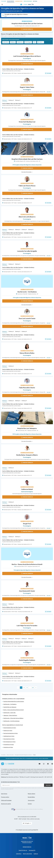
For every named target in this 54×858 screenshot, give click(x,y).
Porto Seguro (28, 42)
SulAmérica (5, 42)
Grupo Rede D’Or (34, 830)
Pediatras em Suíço (7, 730)
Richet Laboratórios (27, 853)
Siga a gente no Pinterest (52, 764)
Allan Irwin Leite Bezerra (27, 217)
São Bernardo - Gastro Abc (9, 712)
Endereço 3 (17, 100)
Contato (30, 803)
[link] (36, 687)
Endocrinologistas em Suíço (9, 727)
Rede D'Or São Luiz (23, 850)
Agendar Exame (18, 1)
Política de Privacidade (6, 800)
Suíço (34, 754)
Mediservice (20, 42)
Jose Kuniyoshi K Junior (27, 591)
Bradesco (13, 42)
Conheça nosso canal (39, 764)
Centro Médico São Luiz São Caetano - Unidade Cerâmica (18, 69)
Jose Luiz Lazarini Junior (27, 318)
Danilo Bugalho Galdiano (27, 660)
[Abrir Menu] (2, 4)
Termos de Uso (31, 800)
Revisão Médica (31, 797)
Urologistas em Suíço (8, 747)
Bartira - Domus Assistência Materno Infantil (13, 709)
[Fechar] (51, 39)
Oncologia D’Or (32, 850)
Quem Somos (4, 793)
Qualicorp (36, 853)
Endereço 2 (11, 100)
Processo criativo (5, 797)
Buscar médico (10, 1)
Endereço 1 (4, 100)
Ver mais (40, 42)
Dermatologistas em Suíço (9, 741)
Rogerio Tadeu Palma (27, 87)
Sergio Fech (27, 523)
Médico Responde (28, 1)
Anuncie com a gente (6, 803)
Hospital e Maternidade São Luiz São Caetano (27, 23)
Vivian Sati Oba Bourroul (27, 122)
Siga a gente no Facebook (48, 764)
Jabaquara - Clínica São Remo (10, 715)
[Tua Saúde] (7, 763)
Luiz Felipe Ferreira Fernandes (27, 625)
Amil (35, 42)
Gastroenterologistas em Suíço (10, 733)
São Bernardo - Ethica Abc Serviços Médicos (13, 718)
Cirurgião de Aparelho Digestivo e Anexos (23, 754)
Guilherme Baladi (27, 489)
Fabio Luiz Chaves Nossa (27, 186)
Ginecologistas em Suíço (9, 739)
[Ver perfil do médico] (27, 49)
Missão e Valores (31, 793)
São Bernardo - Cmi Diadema (9, 704)
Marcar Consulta (10, 754)
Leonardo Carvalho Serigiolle (27, 251)
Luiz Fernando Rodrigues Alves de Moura (27, 56)
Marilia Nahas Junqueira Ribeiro (27, 455)
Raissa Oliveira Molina (27, 353)
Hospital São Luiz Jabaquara (9, 707)
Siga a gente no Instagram (43, 764)
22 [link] (33, 687)
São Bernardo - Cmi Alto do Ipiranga (11, 721)
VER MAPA (49, 73)
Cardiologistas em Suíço (8, 736)
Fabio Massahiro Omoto (27, 388)
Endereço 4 (24, 229)
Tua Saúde (3, 1)
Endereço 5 (30, 229)
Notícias (35, 1)
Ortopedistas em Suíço (8, 744)
